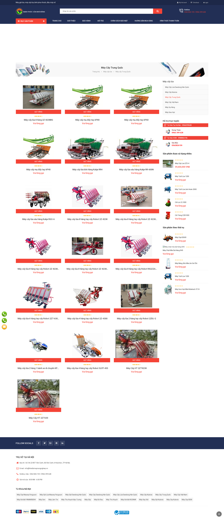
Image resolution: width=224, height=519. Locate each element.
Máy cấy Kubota (171, 92)
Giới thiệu (71, 21)
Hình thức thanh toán (169, 21)
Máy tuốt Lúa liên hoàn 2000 (186, 189)
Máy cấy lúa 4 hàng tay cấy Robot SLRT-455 (87, 368)
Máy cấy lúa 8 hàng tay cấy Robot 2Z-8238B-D (137, 219)
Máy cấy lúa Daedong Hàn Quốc (177, 87)
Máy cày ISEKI (187, 500)
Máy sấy (88, 500)
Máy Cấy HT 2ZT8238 (136, 368)
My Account (183, 2)
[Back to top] (219, 514)
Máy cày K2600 (180, 237)
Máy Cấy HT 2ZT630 (38, 418)
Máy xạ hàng (170, 107)
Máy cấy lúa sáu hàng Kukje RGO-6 (38, 219)
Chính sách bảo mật (119, 21)
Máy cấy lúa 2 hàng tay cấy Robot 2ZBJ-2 (136, 318)
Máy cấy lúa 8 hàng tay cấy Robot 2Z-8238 (87, 219)
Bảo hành (86, 21)
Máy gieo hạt (170, 112)
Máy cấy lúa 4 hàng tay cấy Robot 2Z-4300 (87, 318)
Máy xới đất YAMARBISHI (26, 500)
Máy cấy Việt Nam (171, 102)
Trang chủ (56, 21)
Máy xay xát (143, 500)
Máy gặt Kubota (157, 500)
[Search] (157, 11)
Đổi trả (101, 21)
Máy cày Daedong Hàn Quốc (99, 495)
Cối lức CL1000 (180, 202)
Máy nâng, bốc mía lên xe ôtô (186, 263)
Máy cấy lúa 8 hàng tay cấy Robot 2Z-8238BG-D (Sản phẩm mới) (47, 269)
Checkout (196, 2)
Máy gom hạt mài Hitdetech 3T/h (187, 289)
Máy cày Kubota (172, 500)
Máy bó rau (98, 500)
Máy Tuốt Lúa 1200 (182, 176)
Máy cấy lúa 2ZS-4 (182, 163)
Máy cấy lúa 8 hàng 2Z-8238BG (38, 120)
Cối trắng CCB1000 (182, 215)
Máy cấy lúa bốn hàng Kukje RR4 (87, 169)
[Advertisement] (112, 41)
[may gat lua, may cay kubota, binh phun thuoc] (30, 11)
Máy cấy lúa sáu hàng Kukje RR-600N (136, 169)
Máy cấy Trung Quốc (172, 97)
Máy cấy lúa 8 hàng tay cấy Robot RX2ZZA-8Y (137, 269)
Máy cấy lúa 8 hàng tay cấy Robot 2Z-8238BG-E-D (90, 269)
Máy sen (42, 500)
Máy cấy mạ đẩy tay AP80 (87, 120)
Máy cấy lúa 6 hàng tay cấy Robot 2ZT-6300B (39, 318)
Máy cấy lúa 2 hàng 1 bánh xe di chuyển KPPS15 (40, 368)
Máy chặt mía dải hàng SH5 (173, 250)
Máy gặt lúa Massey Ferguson (51, 495)
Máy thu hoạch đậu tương (71, 500)
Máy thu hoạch (112, 500)
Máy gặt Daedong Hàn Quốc (75, 495)
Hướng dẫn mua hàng (144, 21)
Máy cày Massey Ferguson (27, 495)
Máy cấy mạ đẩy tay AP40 (38, 169)
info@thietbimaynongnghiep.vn (34, 468)
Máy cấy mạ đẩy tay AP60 (136, 120)
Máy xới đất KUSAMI (128, 500)
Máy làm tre (53, 500)
